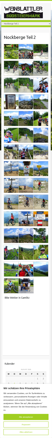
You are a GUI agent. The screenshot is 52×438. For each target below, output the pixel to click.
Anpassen (26, 424)
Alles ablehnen (26, 432)
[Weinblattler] (23, 12)
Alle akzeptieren (26, 417)
